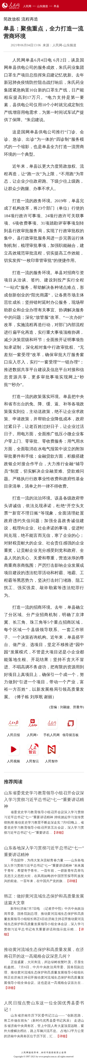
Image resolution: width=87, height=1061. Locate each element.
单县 (56, 6)
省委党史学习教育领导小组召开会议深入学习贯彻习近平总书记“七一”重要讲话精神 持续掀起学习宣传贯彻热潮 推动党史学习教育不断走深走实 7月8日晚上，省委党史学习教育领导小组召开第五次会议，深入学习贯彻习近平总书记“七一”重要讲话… (44, 822)
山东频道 (42, 6)
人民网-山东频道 (64, 45)
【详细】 (58, 832)
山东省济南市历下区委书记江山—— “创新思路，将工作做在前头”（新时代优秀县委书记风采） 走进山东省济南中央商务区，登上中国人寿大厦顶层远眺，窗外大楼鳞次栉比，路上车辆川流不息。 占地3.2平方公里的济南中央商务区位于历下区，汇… (44, 1026)
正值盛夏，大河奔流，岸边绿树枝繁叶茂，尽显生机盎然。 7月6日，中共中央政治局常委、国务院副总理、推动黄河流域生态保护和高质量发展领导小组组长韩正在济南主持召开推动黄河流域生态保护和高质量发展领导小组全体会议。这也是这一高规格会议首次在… (44, 972)
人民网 (27, 6)
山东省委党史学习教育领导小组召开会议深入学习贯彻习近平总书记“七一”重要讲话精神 (44, 800)
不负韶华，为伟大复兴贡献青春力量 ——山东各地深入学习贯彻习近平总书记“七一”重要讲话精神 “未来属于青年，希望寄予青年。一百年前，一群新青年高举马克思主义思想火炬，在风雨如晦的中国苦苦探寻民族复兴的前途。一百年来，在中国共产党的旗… (44, 871)
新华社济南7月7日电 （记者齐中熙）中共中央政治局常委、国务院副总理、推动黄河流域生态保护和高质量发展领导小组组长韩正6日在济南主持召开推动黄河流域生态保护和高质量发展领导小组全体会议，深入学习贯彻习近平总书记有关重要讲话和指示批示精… (44, 919)
